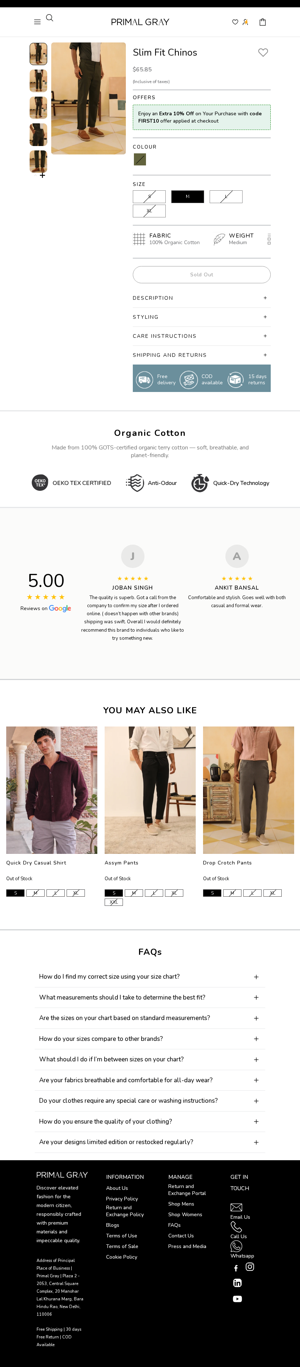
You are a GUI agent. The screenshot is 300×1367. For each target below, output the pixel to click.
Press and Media (187, 1246)
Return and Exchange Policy (125, 1211)
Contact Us (181, 1235)
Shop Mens (181, 1203)
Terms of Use (121, 1235)
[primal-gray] (235, 22)
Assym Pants (122, 862)
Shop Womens (185, 1214)
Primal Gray (140, 22)
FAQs (174, 1225)
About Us (117, 1188)
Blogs (112, 1225)
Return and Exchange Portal (187, 1190)
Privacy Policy (122, 1198)
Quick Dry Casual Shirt (36, 862)
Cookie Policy (121, 1257)
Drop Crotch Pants (227, 862)
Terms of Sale (122, 1246)
